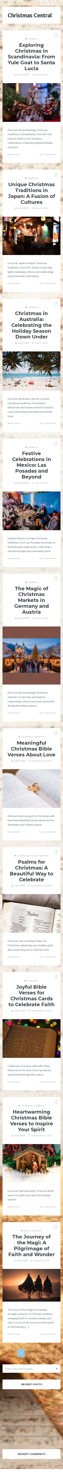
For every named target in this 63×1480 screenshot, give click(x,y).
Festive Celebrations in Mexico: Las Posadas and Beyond (31, 465)
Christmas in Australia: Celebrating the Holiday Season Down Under (31, 325)
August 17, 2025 (41, 1260)
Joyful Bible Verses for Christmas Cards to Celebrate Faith (31, 995)
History (33, 855)
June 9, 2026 (41, 74)
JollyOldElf (23, 74)
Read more (14, 154)
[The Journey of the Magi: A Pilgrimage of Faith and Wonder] (31, 1285)
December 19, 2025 (41, 760)
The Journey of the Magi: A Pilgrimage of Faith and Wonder (31, 1245)
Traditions (33, 38)
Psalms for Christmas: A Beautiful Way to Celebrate (31, 870)
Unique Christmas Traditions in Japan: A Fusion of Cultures (31, 193)
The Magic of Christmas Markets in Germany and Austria (31, 600)
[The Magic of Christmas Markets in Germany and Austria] (31, 655)
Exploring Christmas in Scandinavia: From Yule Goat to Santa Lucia (31, 56)
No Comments (47, 154)
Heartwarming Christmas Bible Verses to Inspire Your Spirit (31, 1120)
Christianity (27, 736)
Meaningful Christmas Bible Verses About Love (31, 749)
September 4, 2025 (41, 1010)
